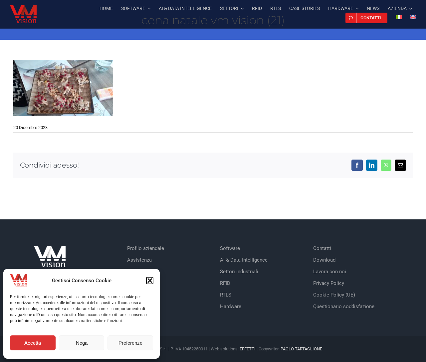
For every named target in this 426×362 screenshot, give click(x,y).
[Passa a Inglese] (413, 18)
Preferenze (130, 343)
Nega (82, 343)
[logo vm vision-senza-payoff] (23, 8)
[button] (149, 280)
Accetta (32, 343)
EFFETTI (248, 348)
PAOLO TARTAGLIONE (301, 348)
